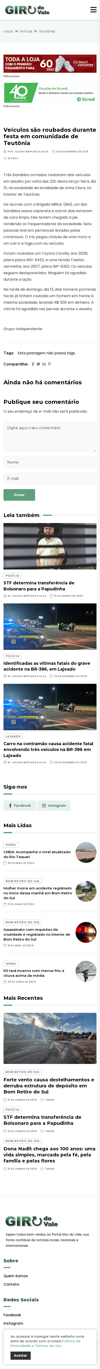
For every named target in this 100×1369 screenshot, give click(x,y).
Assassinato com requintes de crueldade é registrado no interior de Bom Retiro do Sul (36, 934)
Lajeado (13, 736)
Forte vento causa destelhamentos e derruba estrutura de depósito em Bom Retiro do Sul (48, 1086)
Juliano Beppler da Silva (31, 151)
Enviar (19, 495)
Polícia (26, 31)
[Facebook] (33, 364)
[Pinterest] (49, 364)
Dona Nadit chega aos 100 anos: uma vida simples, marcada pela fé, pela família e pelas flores (49, 1155)
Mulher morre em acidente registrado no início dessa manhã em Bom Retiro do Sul (37, 893)
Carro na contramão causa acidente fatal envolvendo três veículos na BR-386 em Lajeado (48, 749)
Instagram (13, 1323)
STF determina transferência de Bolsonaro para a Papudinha (42, 1120)
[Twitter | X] (38, 364)
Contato (11, 1284)
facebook (22, 805)
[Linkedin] (44, 364)
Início (8, 31)
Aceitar (20, 1355)
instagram (57, 805)
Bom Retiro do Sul (23, 881)
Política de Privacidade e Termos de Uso (45, 1343)
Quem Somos (15, 1276)
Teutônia (47, 31)
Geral (11, 844)
